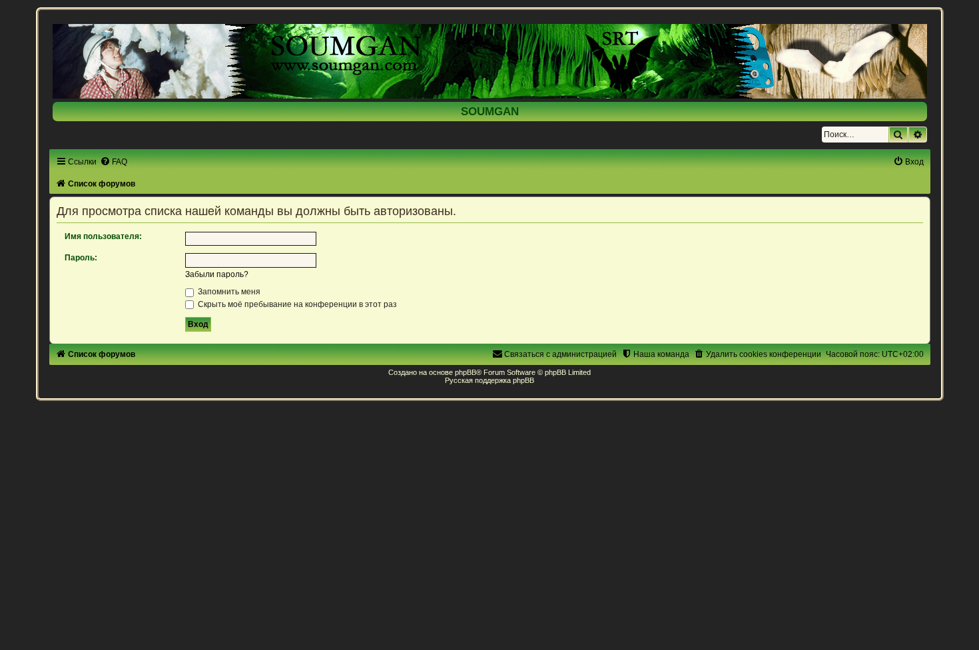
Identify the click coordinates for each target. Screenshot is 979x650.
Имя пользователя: (103, 236)
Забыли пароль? (216, 274)
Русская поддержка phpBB (489, 380)
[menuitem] (113, 161)
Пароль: (81, 257)
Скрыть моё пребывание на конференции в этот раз (296, 304)
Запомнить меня (228, 291)
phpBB (465, 372)
